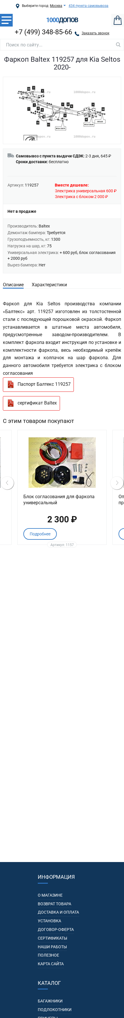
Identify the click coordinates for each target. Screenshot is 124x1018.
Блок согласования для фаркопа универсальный (59, 499)
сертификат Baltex (37, 403)
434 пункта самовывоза (88, 6)
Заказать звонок (95, 33)
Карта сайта (51, 963)
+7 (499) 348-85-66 (43, 32)
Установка (49, 921)
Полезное (48, 955)
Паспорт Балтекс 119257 (44, 384)
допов (62, 20)
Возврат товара (54, 904)
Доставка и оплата (58, 912)
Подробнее (40, 534)
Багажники (50, 1001)
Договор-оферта (56, 929)
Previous (7, 483)
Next (116, 483)
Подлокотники (55, 1009)
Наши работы (52, 946)
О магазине (50, 895)
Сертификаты (52, 938)
